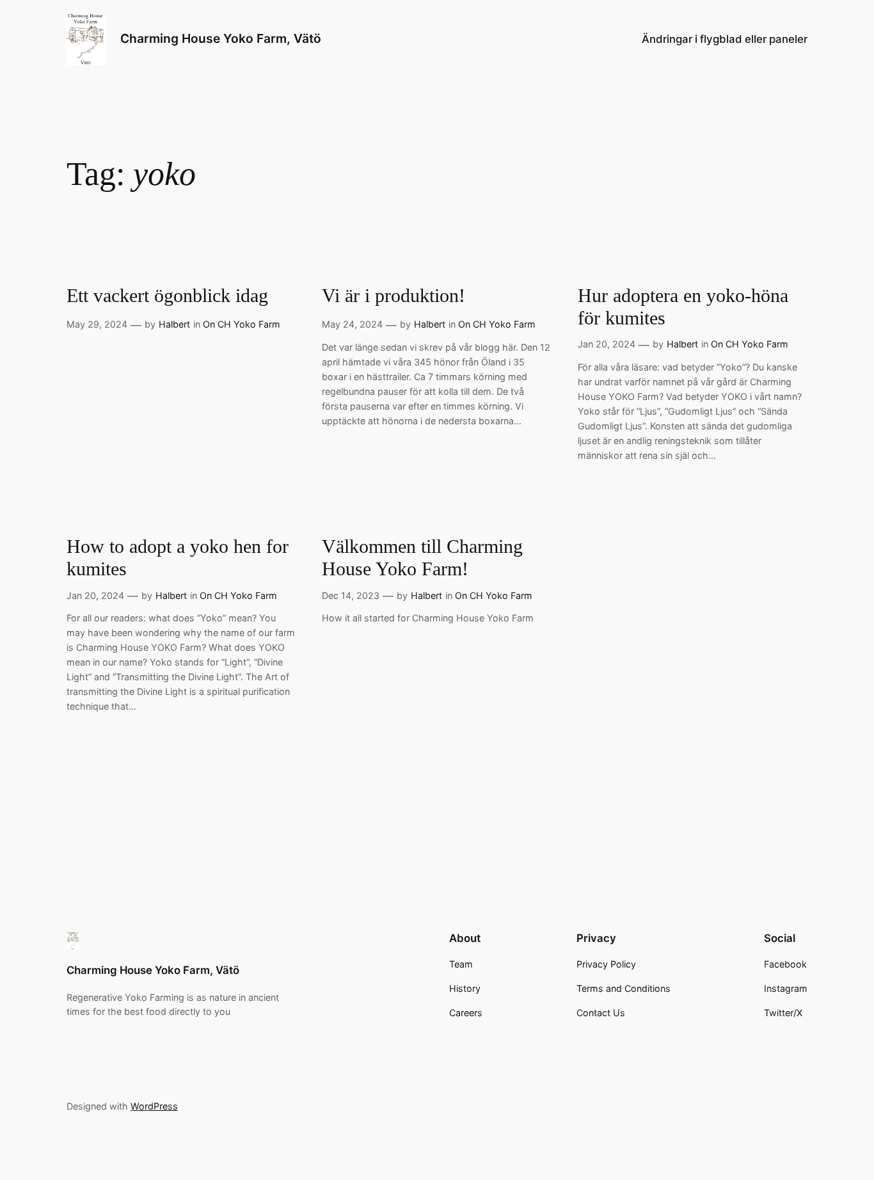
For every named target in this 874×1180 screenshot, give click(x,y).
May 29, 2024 (97, 324)
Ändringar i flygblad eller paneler (724, 39)
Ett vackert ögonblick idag (167, 295)
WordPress (154, 1106)
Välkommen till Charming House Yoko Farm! (422, 558)
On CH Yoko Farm (241, 324)
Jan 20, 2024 (606, 344)
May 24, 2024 (352, 324)
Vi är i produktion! (393, 295)
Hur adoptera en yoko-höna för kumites (683, 307)
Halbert (174, 324)
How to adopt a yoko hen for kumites (178, 558)
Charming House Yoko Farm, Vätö (220, 38)
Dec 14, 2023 (350, 595)
